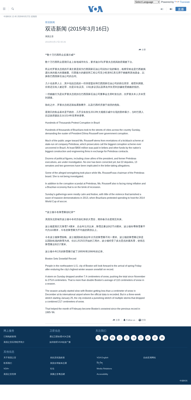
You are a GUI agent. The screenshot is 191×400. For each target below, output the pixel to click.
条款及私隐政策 (57, 357)
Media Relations (104, 368)
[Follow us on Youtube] (105, 338)
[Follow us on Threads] (127, 338)
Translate (185, 2)
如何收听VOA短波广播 (60, 342)
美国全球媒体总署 (58, 363)
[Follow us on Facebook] (112, 338)
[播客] (155, 338)
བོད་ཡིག (100, 363)
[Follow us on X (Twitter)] (98, 338)
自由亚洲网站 (149, 357)
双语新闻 (50, 22)
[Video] (171, 9)
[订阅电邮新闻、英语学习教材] (162, 338)
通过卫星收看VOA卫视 (60, 336)
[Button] (142, 49)
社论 (52, 368)
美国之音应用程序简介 (14, 342)
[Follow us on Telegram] (134, 338)
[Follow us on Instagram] (119, 338)
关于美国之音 (10, 357)
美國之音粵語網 (57, 374)
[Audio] (162, 9)
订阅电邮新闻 (10, 336)
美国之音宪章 (10, 374)
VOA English (102, 357)
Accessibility (102, 374)
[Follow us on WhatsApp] (141, 338)
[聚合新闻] (148, 338)
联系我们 (8, 363)
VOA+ (6, 368)
